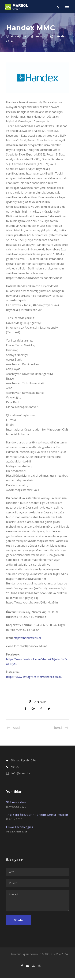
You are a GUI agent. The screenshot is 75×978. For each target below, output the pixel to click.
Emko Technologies (19, 827)
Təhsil (60, 36)
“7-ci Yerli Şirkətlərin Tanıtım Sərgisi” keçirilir (37, 815)
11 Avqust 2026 (16, 806)
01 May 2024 (19, 36)
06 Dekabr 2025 (17, 831)
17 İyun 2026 (14, 819)
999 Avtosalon (16, 802)
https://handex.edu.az (27, 638)
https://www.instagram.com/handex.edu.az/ (34, 677)
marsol (41, 36)
